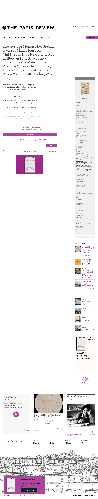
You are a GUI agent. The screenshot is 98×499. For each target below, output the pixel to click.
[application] (16, 422)
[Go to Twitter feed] (12, 441)
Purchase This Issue (85, 99)
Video (82, 442)
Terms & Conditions (90, 495)
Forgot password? (52, 151)
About (50, 37)
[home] (28, 28)
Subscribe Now (29, 490)
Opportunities (84, 440)
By (67, 398)
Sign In (93, 26)
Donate (72, 26)
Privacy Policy (77, 495)
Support (35, 442)
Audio (41, 37)
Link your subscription (30, 151)
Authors (32, 37)
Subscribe (92, 37)
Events (67, 26)
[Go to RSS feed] (21, 441)
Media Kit (51, 442)
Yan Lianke (70, 400)
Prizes (66, 442)
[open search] (83, 37)
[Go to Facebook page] (8, 441)
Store (88, 26)
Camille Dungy (6, 79)
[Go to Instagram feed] (4, 441)
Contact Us (36, 443)
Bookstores (68, 443)
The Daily (6, 37)
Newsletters (81, 26)
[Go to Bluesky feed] (17, 441)
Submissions (52, 443)
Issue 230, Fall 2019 (52, 78)
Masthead (67, 440)
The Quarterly (19, 37)
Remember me (8, 151)
